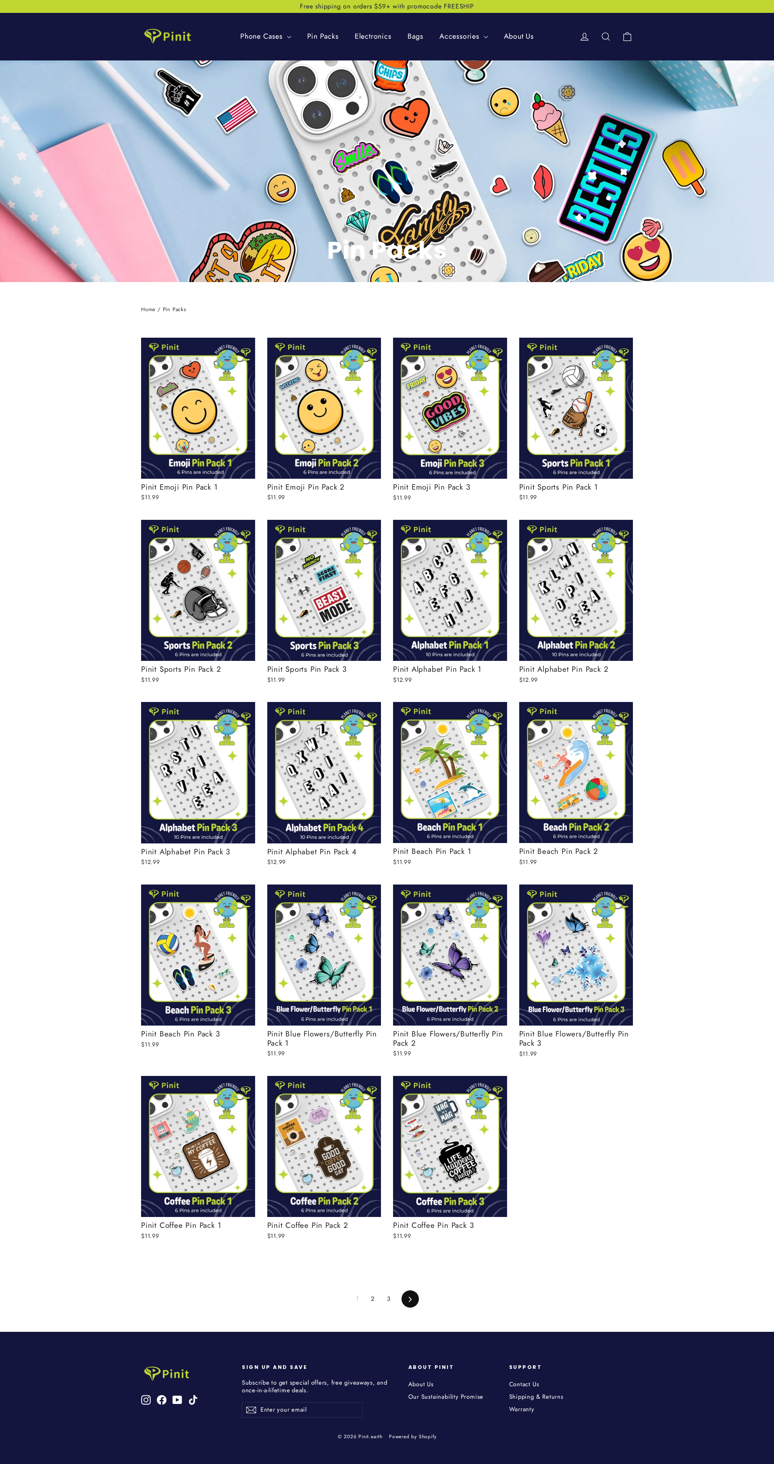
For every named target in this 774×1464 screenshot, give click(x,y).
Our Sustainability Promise (446, 1396)
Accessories (460, 36)
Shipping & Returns (536, 1396)
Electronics (373, 36)
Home (148, 309)
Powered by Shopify (412, 1436)
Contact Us (524, 1384)
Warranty (522, 1409)
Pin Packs (323, 36)
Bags (415, 36)
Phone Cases (262, 36)
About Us (519, 36)
